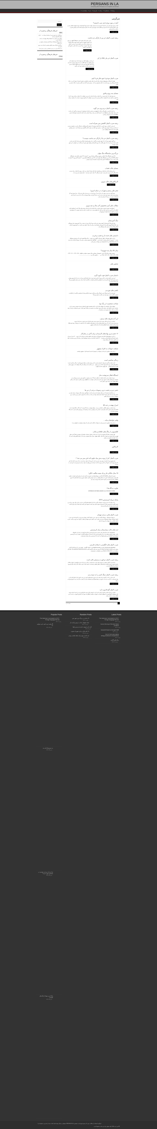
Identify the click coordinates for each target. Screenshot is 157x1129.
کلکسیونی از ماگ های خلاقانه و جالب (105, 432)
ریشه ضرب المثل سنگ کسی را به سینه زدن (103, 575)
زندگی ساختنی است (111, 360)
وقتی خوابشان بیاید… (110, 420)
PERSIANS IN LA (105, 4)
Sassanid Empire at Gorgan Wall (110, 630)
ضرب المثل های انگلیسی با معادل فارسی (104, 545)
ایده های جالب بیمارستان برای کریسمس (104, 530)
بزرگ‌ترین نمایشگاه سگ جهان (108, 153)
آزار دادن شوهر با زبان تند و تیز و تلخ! (82, 627)
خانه (118, 10)
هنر (90, 10)
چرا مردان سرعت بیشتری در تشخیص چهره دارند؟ (45, 872)
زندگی (101, 10)
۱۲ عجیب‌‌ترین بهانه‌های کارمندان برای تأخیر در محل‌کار (99, 334)
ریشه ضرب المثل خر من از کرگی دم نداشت (103, 38)
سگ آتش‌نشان (113, 221)
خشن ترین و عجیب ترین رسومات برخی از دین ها (101, 390)
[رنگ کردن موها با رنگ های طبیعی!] (58, 1056)
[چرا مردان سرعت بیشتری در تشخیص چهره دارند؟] (58, 932)
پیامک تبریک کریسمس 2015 (108, 500)
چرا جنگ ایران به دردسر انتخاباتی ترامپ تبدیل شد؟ (50, 48)
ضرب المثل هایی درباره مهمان (107, 515)
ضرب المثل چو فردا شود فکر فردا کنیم (105, 78)
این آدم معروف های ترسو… (108, 319)
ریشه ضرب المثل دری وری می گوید (105, 108)
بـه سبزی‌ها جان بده (48, 748)
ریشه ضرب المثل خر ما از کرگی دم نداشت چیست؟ (100, 138)
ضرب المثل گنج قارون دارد (109, 590)
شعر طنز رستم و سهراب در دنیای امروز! (104, 191)
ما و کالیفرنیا (107, 10)
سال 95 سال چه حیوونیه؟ (109, 251)
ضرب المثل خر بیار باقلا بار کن (107, 58)
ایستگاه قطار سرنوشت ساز (108, 375)
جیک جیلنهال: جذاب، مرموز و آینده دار (79, 622)
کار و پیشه (95, 10)
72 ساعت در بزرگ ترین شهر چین (80, 618)
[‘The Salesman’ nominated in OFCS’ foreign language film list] (61, 618)
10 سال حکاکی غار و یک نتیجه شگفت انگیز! (103, 473)
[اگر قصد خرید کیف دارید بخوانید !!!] (58, 684)
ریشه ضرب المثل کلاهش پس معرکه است (103, 123)
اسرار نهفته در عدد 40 (110, 405)
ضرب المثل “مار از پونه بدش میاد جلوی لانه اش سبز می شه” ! (97, 458)
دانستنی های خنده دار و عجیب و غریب (105, 236)
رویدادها (113, 10)
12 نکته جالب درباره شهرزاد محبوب (80, 631)
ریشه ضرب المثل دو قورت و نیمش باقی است (102, 560)
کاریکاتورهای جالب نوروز (109, 182)
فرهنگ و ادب (84, 10)
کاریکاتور (115, 447)
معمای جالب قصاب (111, 168)
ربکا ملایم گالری (115, 640)
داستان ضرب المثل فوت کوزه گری (106, 275)
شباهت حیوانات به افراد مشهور (107, 349)
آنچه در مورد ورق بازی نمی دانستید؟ (105, 23)
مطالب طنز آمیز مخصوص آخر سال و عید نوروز (102, 206)
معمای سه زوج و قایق (110, 93)
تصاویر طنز (114, 264)
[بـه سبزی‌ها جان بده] (58, 808)
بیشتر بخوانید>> (114, 32)
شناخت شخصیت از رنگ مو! (108, 304)
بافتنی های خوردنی (111, 290)
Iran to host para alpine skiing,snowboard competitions (110, 635)
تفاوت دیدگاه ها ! (112, 488)
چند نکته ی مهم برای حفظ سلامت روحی (79, 635)
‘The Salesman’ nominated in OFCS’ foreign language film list (109, 619)
